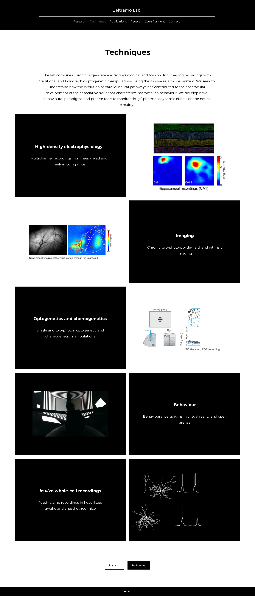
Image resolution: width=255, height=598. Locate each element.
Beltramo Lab (126, 10)
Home (127, 591)
